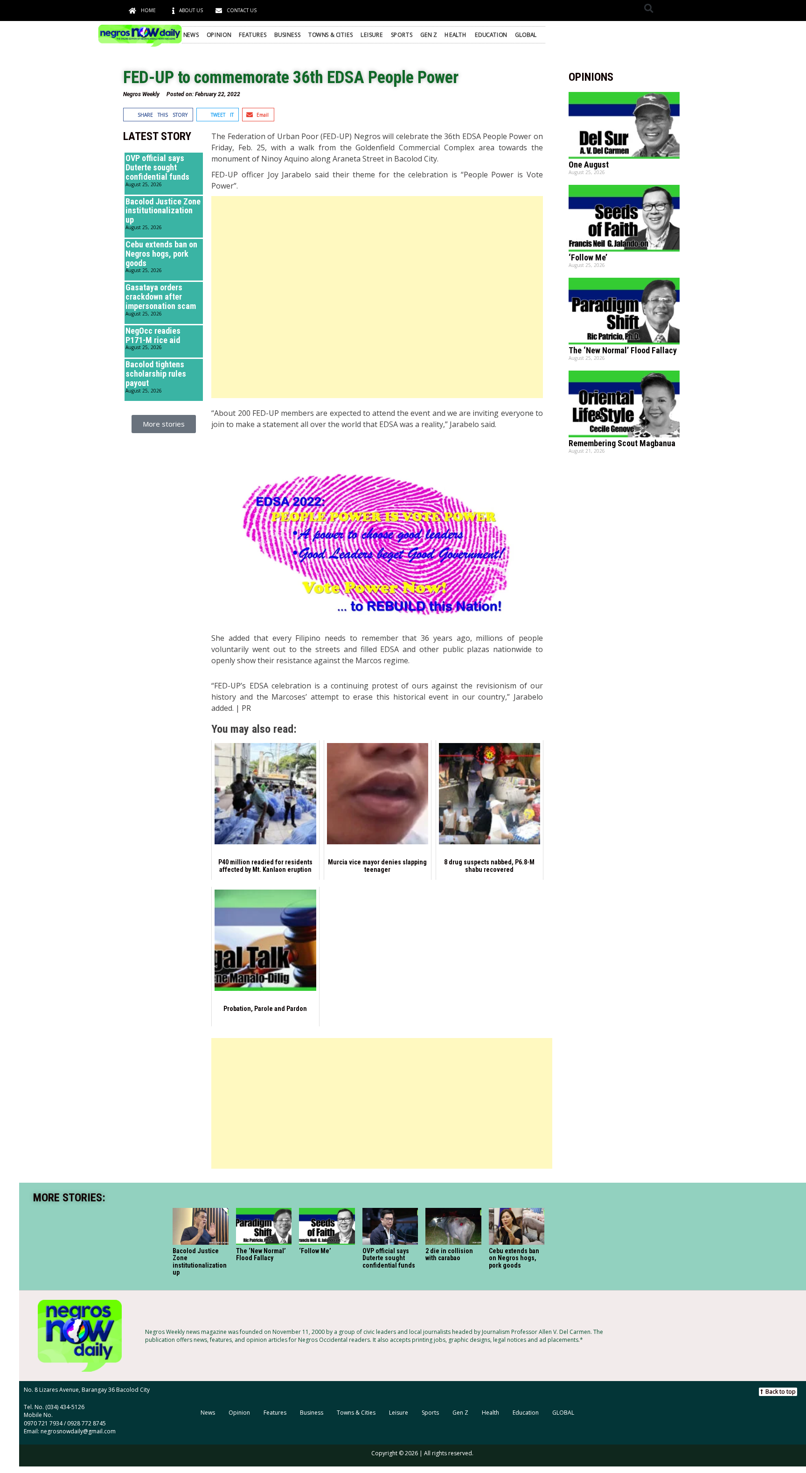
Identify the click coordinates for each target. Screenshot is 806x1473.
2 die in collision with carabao (449, 1254)
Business (287, 34)
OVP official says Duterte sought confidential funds (157, 167)
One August (589, 164)
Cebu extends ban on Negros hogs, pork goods (161, 253)
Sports (401, 34)
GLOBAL (525, 34)
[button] (648, 8)
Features (252, 34)
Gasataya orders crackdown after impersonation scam (160, 296)
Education (491, 34)
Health (456, 34)
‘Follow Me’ (588, 257)
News (191, 34)
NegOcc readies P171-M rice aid (153, 335)
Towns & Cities (330, 34)
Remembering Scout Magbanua (622, 443)
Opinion (219, 34)
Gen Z (428, 34)
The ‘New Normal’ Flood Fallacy (623, 350)
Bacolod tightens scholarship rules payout (155, 373)
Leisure (372, 34)
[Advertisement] (376, 297)
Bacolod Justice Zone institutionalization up (163, 210)
